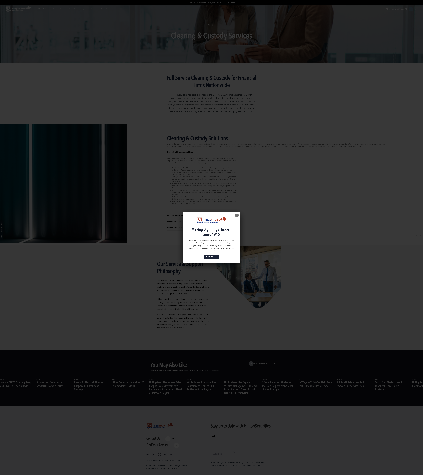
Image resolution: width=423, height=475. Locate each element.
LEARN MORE (210, 257)
